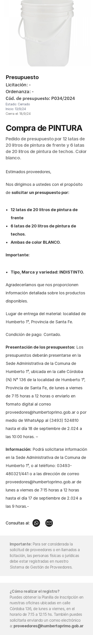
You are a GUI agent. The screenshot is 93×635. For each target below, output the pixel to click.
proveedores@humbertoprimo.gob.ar (40, 412)
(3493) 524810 (64, 420)
